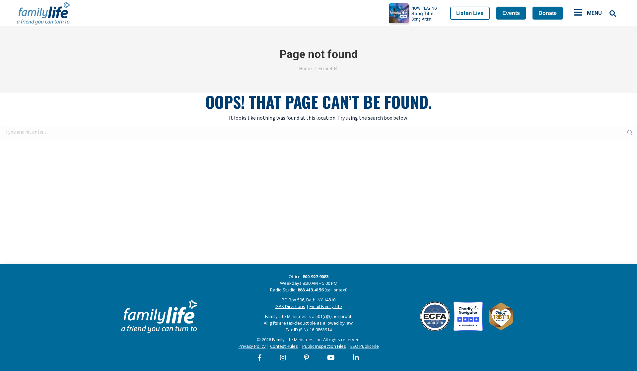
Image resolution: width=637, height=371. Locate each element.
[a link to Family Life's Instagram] (283, 357)
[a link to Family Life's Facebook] (259, 357)
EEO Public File (364, 346)
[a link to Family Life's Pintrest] (307, 357)
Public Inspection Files (324, 346)
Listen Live (470, 13)
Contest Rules (284, 346)
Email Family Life (326, 306)
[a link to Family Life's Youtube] (331, 357)
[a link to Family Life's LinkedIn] (356, 357)
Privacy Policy (252, 346)
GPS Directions (290, 306)
